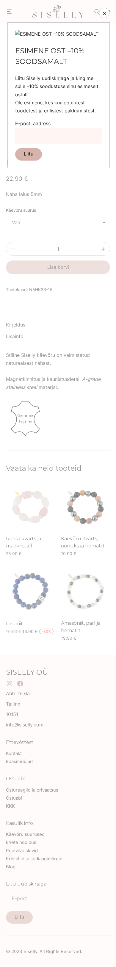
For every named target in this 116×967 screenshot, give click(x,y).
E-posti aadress (33, 123)
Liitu (28, 154)
